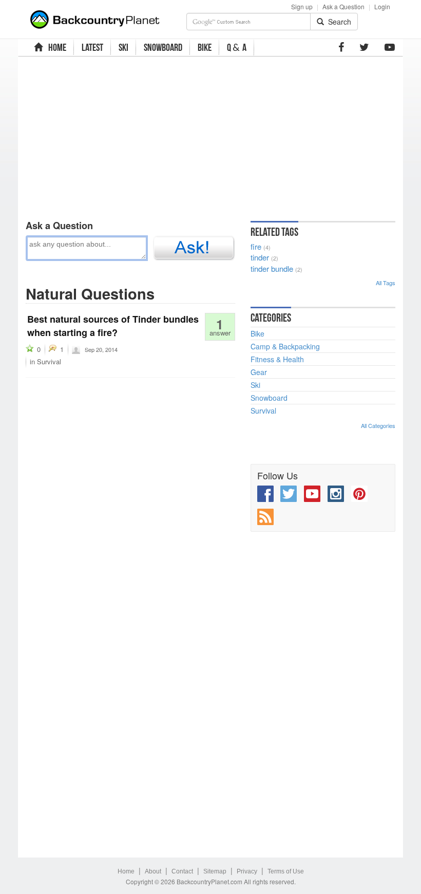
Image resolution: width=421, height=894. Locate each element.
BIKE (205, 47)
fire (256, 246)
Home (126, 871)
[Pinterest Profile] (359, 494)
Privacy (247, 871)
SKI (123, 47)
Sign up (302, 6)
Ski (255, 385)
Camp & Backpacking (285, 346)
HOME (55, 47)
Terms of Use (285, 871)
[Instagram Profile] (336, 494)
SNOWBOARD (163, 47)
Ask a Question (343, 6)
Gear (259, 372)
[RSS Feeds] (265, 517)
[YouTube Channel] (390, 47)
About (153, 871)
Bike (257, 333)
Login (382, 6)
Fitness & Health (277, 359)
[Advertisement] (162, 136)
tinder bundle (272, 268)
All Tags (385, 282)
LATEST (92, 47)
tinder (260, 257)
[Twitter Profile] (364, 47)
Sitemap (214, 871)
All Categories (378, 425)
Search (337, 21)
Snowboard (269, 398)
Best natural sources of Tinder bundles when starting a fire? (113, 325)
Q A (236, 47)
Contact (182, 871)
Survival (49, 361)
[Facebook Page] (341, 47)
